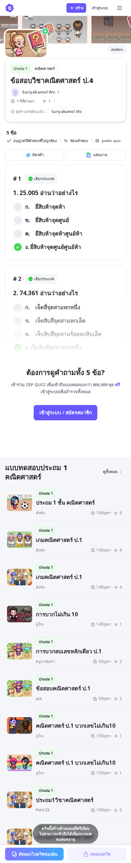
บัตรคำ (38, 154)
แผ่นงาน (100, 154)
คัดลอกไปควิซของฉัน (38, 854)
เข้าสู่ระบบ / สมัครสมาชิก (65, 412)
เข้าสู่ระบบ (100, 7)
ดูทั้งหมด (110, 471)
